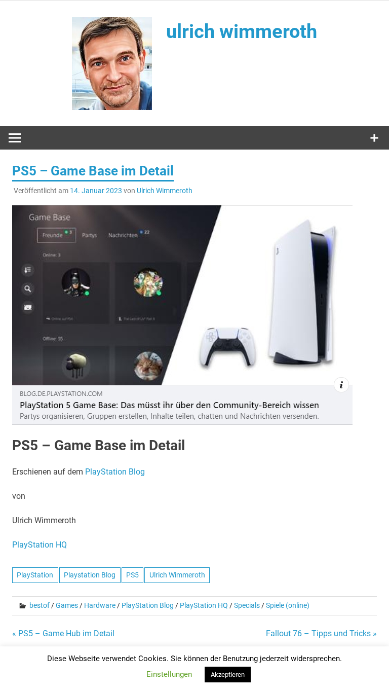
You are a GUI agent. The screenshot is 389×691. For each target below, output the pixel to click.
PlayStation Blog (115, 472)
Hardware (99, 605)
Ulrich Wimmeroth (164, 191)
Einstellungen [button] (169, 674)
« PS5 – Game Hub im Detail (63, 633)
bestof (39, 605)
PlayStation (35, 575)
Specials (247, 605)
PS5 (132, 575)
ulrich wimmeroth (241, 31)
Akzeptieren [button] (228, 674)
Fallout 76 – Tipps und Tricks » (321, 633)
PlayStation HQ (39, 545)
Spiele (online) (287, 605)
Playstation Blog (89, 575)
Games (67, 605)
